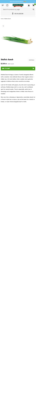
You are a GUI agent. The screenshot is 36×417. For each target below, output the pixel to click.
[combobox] (16, 9)
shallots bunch (7, 18)
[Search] (33, 9)
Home (2, 18)
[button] (2, 5)
